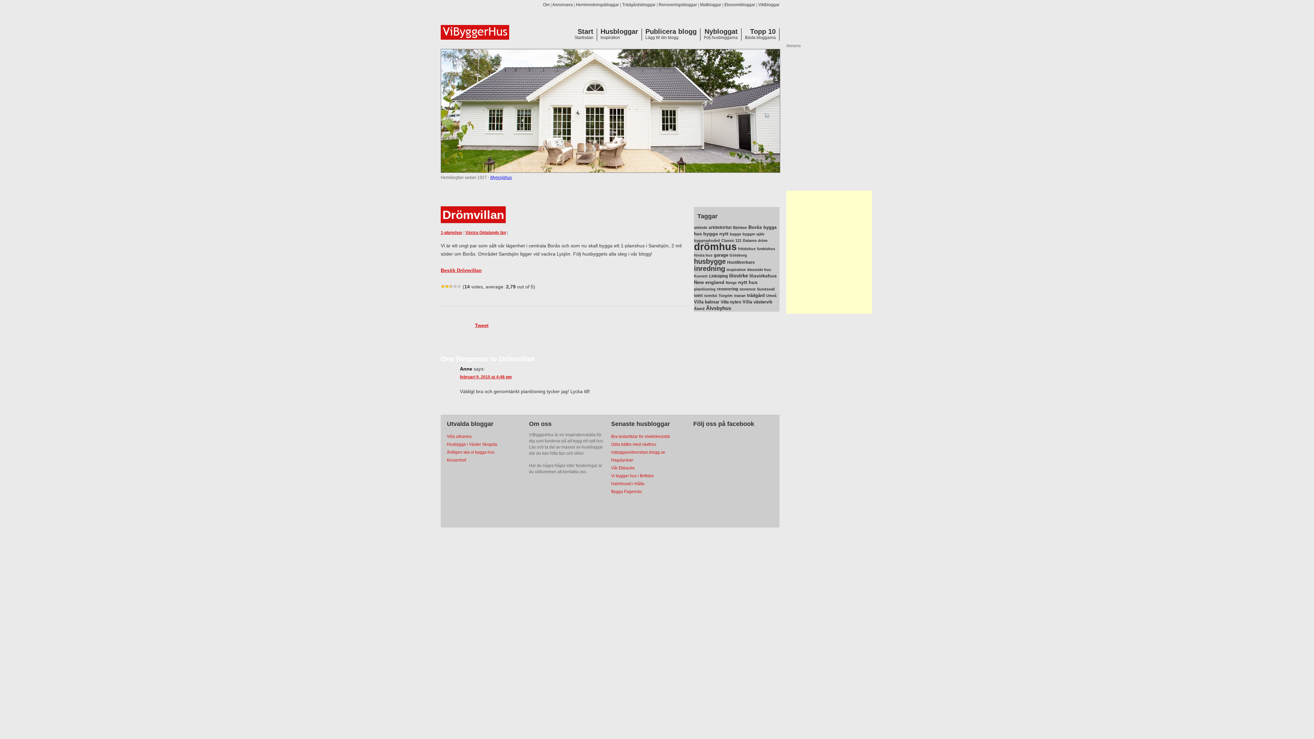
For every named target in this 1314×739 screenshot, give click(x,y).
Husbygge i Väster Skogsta (472, 444)
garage (721, 255)
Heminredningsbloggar (597, 4)
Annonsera (562, 4)
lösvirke (738, 275)
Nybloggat (721, 31)
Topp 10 (763, 31)
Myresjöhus (501, 177)
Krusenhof (456, 460)
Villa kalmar (706, 301)
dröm (763, 240)
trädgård (756, 295)
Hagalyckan (622, 460)
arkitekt (700, 227)
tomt (698, 295)
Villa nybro (731, 302)
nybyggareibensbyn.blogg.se (638, 452)
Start (585, 31)
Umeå (771, 296)
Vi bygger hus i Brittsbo (632, 476)
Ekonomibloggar (739, 4)
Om (546, 4)
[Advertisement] (829, 252)
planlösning (705, 289)
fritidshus (747, 249)
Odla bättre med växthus (633, 444)
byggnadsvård (707, 240)
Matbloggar (710, 4)
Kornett (701, 276)
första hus (703, 255)
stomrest (747, 289)
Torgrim (726, 296)
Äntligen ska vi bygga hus (470, 452)
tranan (740, 296)
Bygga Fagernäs (626, 491)
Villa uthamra (459, 436)
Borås (755, 227)
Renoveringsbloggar (678, 4)
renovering (727, 289)
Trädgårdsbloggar (639, 4)
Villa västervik (757, 301)
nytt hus (748, 282)
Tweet (482, 325)
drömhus (715, 246)
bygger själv (753, 234)
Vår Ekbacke (623, 468)
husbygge (710, 261)
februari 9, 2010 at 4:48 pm (486, 377)
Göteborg (738, 255)
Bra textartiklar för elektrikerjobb (640, 436)
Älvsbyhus (718, 308)
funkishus (766, 249)
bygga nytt (716, 233)
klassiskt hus (759, 270)
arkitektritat (720, 227)
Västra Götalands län (485, 232)
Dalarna (750, 240)
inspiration (736, 270)
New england (709, 282)
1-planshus (451, 232)
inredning (709, 268)
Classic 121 (731, 240)
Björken (740, 227)
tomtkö (710, 296)
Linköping (718, 276)
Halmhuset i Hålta (627, 483)
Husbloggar (619, 31)
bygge (735, 234)
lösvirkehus (763, 275)
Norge (731, 283)
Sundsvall (766, 289)
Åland (699, 309)
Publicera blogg (671, 31)
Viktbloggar (769, 4)
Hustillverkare (741, 262)
